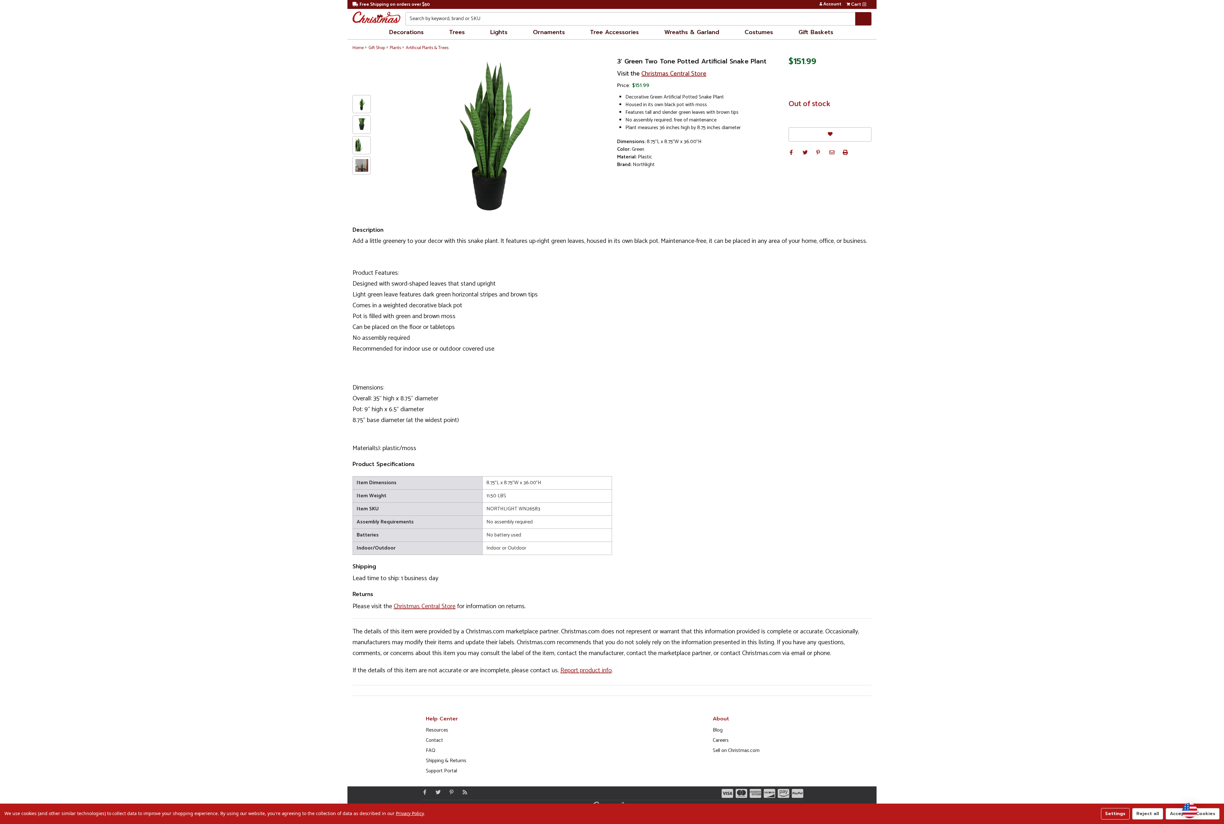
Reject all (1147, 813)
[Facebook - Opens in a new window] (423, 792)
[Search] (863, 19)
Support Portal (441, 771)
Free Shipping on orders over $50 (395, 4)
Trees (457, 32)
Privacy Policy (410, 813)
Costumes (759, 32)
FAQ (430, 750)
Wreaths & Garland (691, 32)
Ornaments (549, 32)
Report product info (586, 670)
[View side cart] (864, 4)
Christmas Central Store (673, 74)
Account (832, 4)
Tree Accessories (614, 32)
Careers (721, 740)
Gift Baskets (815, 32)
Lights (498, 32)
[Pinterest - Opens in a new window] (450, 792)
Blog (718, 730)
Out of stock (809, 104)
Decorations (406, 32)
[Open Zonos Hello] (1189, 810)
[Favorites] (830, 134)
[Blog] (463, 792)
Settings (1115, 813)
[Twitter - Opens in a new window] (436, 792)
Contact (434, 740)
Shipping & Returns (446, 760)
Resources (437, 730)
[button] (791, 152)
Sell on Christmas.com (736, 750)
